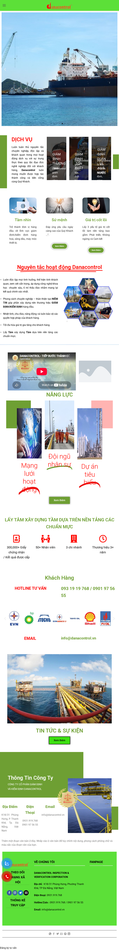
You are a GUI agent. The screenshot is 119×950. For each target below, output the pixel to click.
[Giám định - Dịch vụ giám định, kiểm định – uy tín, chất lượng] (59, 5)
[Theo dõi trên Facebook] (9, 892)
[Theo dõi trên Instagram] (15, 892)
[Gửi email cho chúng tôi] (26, 892)
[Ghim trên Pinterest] (65, 934)
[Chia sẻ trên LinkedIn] (69, 934)
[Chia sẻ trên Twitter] (57, 934)
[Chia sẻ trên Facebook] (54, 934)
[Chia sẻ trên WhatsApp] (50, 934)
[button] (4, 5)
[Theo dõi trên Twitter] (20, 892)
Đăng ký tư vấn (8, 947)
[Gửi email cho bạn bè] (61, 934)
